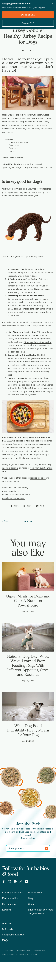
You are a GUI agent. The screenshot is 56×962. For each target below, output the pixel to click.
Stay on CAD (28, 23)
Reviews (6, 909)
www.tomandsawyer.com (13, 498)
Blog (30, 898)
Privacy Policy (39, 950)
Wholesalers (35, 892)
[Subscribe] (47, 848)
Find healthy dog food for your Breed (40, 911)
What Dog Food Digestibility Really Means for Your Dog (28, 730)
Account (7, 923)
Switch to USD (28, 15)
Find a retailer (10, 898)
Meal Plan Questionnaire (41, 468)
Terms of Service (23, 950)
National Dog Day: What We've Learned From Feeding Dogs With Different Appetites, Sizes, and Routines (28, 665)
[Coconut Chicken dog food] (30, 798)
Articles (28, 521)
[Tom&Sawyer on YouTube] (26, 881)
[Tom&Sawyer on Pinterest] (15, 881)
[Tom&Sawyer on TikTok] (20, 881)
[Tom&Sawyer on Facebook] (3, 881)
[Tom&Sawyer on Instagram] (9, 881)
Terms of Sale (7, 950)
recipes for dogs (38, 478)
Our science (9, 904)
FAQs (5, 940)
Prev (6, 521)
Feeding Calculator (12, 892)
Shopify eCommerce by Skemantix (23, 954)
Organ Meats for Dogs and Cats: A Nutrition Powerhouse (28, 600)
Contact (32, 904)
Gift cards (7, 928)
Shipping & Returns (13, 934)
